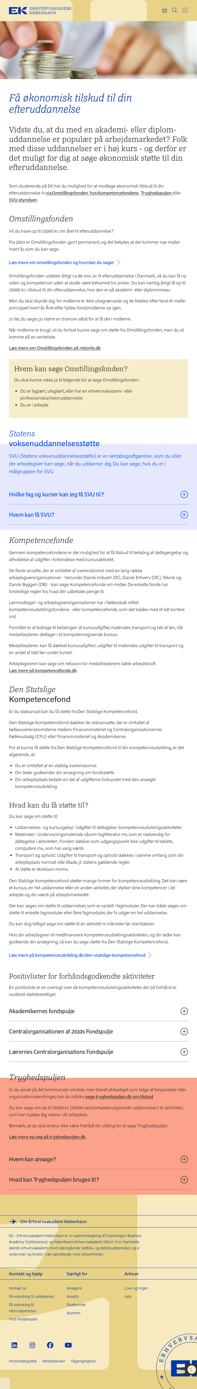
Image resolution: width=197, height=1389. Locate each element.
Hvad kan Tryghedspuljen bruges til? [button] (54, 1179)
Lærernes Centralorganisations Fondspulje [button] (61, 1051)
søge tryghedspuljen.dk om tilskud (119, 1096)
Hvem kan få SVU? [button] (31, 514)
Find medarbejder (23, 1319)
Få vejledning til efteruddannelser (22, 1307)
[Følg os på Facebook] (50, 1345)
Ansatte (73, 1296)
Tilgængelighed (83, 1361)
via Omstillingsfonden (67, 193)
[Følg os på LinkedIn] (14, 1345)
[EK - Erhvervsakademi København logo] (44, 10)
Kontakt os (17, 1288)
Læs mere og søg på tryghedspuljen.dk (47, 1136)
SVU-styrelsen (23, 199)
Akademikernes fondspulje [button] (42, 1010)
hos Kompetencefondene (114, 193)
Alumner (74, 1312)
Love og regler (136, 1288)
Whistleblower (53, 1361)
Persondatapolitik (23, 1361)
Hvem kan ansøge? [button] (33, 1159)
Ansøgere (74, 1288)
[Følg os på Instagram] (32, 1345)
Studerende (76, 1304)
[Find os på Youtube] (68, 1345)
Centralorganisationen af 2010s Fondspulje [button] (61, 1031)
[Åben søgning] (175, 10)
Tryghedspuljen (157, 193)
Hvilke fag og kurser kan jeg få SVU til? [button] (56, 494)
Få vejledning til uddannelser (32, 1296)
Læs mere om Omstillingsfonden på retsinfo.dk (55, 348)
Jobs (127, 1296)
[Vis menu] (185, 10)
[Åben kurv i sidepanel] (164, 10)
